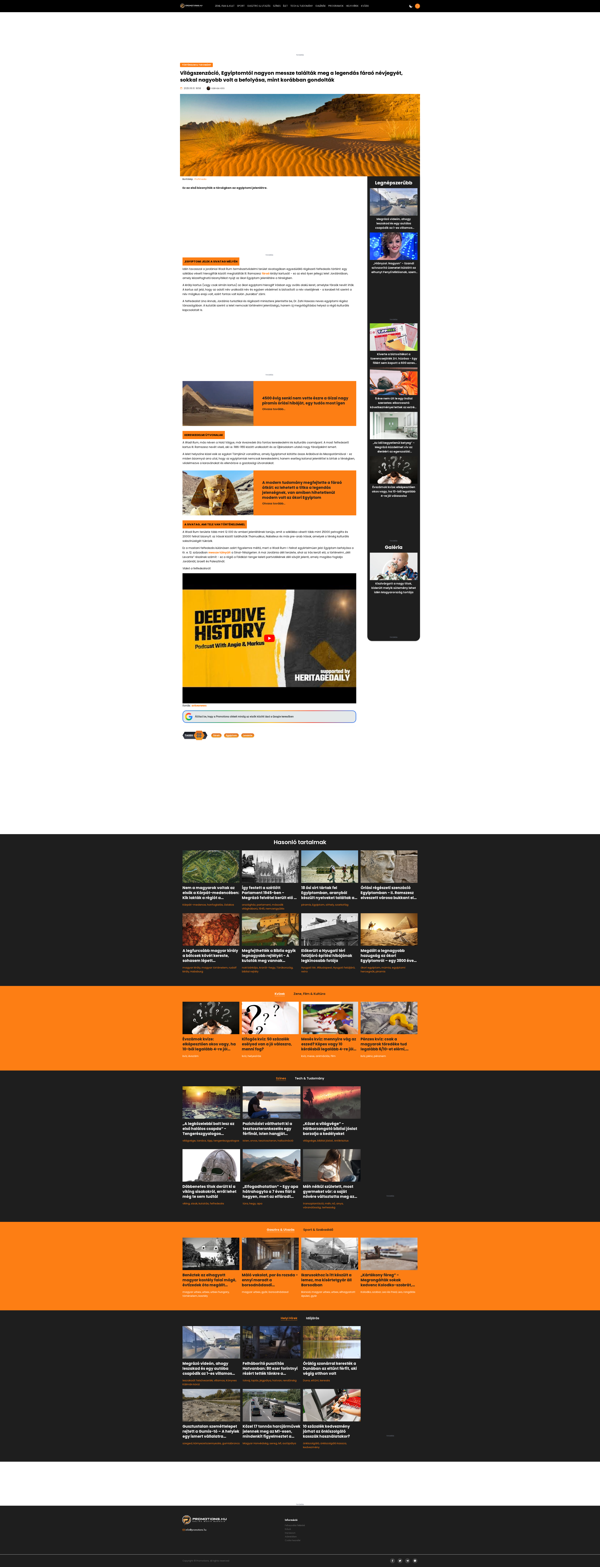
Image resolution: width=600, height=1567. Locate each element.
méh (328, 1203)
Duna (306, 1380)
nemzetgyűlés (275, 908)
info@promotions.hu (196, 1530)
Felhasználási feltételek (295, 1525)
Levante (247, 735)
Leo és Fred (389, 1292)
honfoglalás (215, 905)
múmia (386, 967)
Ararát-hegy (267, 967)
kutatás (204, 1203)
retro (304, 971)
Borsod (305, 1292)
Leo (400, 1292)
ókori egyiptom (370, 967)
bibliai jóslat (325, 1140)
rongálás (409, 1292)
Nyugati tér (308, 967)
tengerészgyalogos (226, 1140)
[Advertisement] (300, 34)
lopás (254, 1380)
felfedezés (217, 1203)
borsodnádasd (278, 1292)
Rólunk (288, 1529)
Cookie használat (292, 1540)
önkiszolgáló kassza (333, 1443)
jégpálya (265, 1380)
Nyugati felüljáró (344, 967)
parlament (264, 905)
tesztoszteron (267, 1140)
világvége (189, 1140)
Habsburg (196, 971)
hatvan (277, 1380)
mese (311, 1056)
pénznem (380, 1056)
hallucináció (285, 1140)
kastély (203, 1296)
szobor (376, 1292)
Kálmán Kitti (218, 88)
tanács (201, 1140)
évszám (193, 1056)
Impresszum (290, 1532)
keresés (325, 1380)
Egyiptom (231, 735)
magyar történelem (215, 967)
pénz (369, 1056)
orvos (253, 1140)
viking (186, 1203)
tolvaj (246, 1380)
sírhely (330, 905)
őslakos (229, 905)
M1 (279, 1443)
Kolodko (366, 1292)
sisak (194, 1203)
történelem (189, 1296)
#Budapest (324, 967)
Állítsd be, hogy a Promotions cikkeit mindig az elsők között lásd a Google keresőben (244, 716)
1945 (262, 908)
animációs (323, 1056)
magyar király (191, 967)
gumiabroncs (231, 1443)
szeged (187, 1443)
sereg (273, 1443)
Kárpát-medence (194, 905)
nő (333, 1203)
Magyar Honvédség (255, 1443)
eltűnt (315, 1380)
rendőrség (290, 1380)
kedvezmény (311, 1447)
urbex (205, 1292)
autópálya (289, 1443)
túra (245, 1203)
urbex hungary (219, 1292)
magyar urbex (191, 1292)
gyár (264, 1292)
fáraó (216, 735)
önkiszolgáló (311, 1443)
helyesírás (254, 1056)
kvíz (184, 1056)
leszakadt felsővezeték (197, 1380)
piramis (306, 905)
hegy (252, 1203)
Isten (246, 1140)
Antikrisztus (341, 1140)
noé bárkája (250, 967)
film (333, 1056)
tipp (209, 1140)
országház (249, 905)
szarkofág (341, 905)
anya (339, 1203)
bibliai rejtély (250, 971)
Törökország (284, 967)
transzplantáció (313, 1203)
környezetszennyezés (207, 1443)
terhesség (328, 1207)
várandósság (312, 1207)
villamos (219, 1380)
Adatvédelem (291, 1536)
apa (259, 1203)
